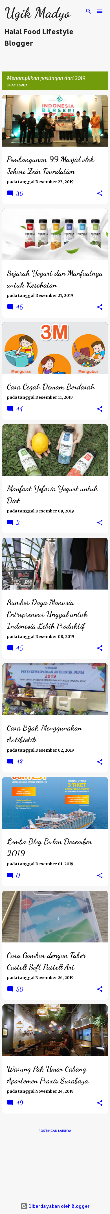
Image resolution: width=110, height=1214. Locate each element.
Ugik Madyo (37, 13)
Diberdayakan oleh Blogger (58, 1206)
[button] (99, 193)
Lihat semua (17, 85)
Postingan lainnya (55, 1130)
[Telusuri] (88, 11)
